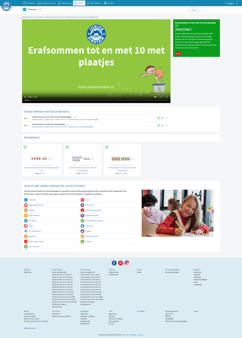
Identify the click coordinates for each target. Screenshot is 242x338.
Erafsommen (38, 17)
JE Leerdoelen (34, 231)
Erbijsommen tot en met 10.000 (63, 299)
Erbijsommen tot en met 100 (62, 292)
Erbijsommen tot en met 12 (62, 279)
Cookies (140, 335)
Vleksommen (57, 307)
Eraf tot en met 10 (61, 119)
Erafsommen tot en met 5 (90, 274)
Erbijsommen (57, 270)
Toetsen (89, 241)
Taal (87, 200)
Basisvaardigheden (59, 272)
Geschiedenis (34, 215)
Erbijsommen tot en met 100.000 (64, 302)
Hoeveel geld (114, 321)
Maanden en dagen (88, 316)
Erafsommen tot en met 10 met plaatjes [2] (81, 17)
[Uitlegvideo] (158, 118)
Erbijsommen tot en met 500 (62, 294)
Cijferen (112, 270)
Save (179, 53)
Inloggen (230, 3)
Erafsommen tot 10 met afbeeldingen (48, 124)
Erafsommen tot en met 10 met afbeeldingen (52, 117)
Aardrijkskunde (91, 215)
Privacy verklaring (129, 335)
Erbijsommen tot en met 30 (62, 284)
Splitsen (27, 270)
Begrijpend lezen (35, 205)
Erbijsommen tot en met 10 (62, 277)
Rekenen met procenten (61, 316)
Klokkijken (85, 311)
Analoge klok (85, 321)
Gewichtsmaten (30, 316)
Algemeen (28, 272)
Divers (196, 311)
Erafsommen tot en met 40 (91, 287)
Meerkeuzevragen (59, 304)
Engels (88, 231)
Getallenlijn (198, 284)
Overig (111, 323)
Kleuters (89, 226)
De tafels (32, 220)
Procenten (56, 311)
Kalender (84, 319)
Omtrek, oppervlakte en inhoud (36, 321)
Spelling (32, 236)
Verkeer (31, 210)
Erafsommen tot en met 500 (91, 294)
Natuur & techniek (93, 210)
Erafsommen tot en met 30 (91, 284)
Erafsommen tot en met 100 (91, 292)
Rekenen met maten (31, 319)
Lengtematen (29, 314)
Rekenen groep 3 (38, 127)
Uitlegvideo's (27, 17)
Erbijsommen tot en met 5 (62, 274)
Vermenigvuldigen (172, 270)
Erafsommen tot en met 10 (54, 17)
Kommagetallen (171, 311)
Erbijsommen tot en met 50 (62, 289)
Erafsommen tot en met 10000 (92, 299)
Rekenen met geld (116, 319)
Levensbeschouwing (94, 220)
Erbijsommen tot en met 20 (62, 282)
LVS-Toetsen (33, 246)
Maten (26, 311)
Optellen (197, 274)
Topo (30, 226)
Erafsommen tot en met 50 (91, 289)
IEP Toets (89, 205)
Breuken (197, 270)
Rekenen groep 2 (38, 119)
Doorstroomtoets (36, 241)
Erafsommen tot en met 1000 (91, 297)
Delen (139, 270)
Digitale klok (85, 323)
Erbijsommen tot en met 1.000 (63, 297)
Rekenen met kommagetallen (176, 321)
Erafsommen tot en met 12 (91, 279)
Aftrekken (197, 277)
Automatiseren (91, 236)
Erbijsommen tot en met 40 (62, 287)
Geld (110, 311)
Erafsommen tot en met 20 (91, 282)
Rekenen (32, 9)
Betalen (112, 316)
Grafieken (141, 311)
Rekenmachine (29, 328)
